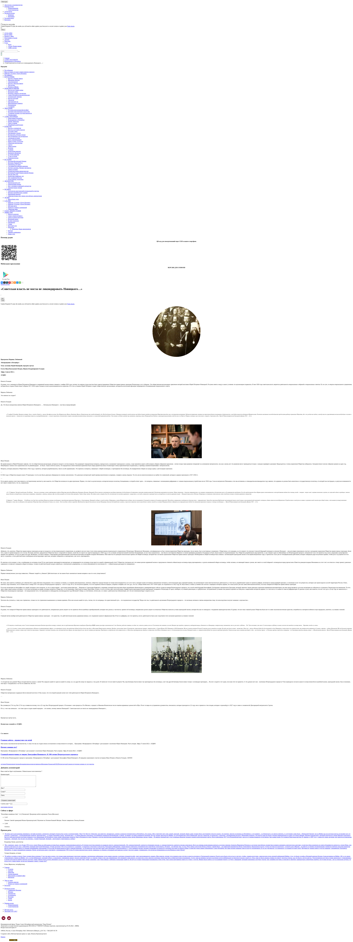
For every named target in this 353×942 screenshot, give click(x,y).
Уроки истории (13, 169)
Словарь (10, 149)
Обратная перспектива (15, 143)
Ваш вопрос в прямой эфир (16, 875)
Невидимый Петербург (15, 118)
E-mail (3, 791)
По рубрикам (8, 70)
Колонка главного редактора (17, 93)
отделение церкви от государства (83, 764)
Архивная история (14, 138)
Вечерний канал (13, 219)
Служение (11, 106)
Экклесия (11, 100)
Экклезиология (13, 82)
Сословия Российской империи (18, 166)
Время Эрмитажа (13, 121)
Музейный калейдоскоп (15, 125)
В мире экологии (13, 221)
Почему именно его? (9, 747)
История (10, 897)
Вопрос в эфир (9, 36)
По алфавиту (8, 75)
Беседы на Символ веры (15, 90)
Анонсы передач (13, 882)
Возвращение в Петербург (12, 61)
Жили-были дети (13, 199)
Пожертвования (13, 8)
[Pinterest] (9, 282)
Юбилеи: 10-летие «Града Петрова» (19, 204)
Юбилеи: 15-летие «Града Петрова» (19, 202)
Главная (6, 58)
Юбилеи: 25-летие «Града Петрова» (15, 73)
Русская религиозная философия (18, 110)
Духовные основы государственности (20, 113)
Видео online (8, 34)
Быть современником (14, 140)
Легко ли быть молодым (15, 217)
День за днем (8, 880)
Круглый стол (12, 226)
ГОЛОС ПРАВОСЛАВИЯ (12, 211)
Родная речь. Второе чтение (17, 135)
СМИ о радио (12, 48)
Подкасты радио (9, 13)
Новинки (11, 15)
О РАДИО (7, 201)
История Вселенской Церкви (17, 161)
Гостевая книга (9, 18)
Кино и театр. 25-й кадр (15, 141)
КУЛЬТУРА (8, 126)
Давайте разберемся (14, 232)
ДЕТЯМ (6, 197)
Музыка (10, 892)
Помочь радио (5, 284)
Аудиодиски (8, 11)
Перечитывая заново (14, 184)
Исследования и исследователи (18, 136)
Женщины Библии (14, 80)
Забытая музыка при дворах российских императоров (25, 196)
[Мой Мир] (17, 282)
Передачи (7, 41)
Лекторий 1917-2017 (10, 911)
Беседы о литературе (14, 128)
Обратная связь (13, 209)
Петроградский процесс (65, 764)
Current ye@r (5, 804)
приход (39, 764)
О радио (10, 869)
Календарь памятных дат (16, 176)
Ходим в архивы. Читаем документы (19, 168)
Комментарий (5, 774)
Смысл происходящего (15, 216)
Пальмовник (12, 105)
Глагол (10, 144)
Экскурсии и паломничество (13, 5)
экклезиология (32, 764)
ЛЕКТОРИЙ (8, 108)
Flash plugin (70, 26)
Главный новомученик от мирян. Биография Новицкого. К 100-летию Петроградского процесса (39, 754)
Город (2, 795)
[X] (4, 282)
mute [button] (2, 300)
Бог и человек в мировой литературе (19, 186)
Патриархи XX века (14, 164)
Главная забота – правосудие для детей (16, 740)
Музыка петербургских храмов (17, 192)
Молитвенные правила (15, 103)
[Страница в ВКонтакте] (3, 918)
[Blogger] (12, 282)
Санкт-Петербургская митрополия (19, 95)
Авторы (6, 39)
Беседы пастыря (13, 98)
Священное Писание (14, 890)
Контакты (7, 20)
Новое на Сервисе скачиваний (17, 884)
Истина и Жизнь (13, 87)
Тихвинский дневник (15, 96)
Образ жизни (12, 146)
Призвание (11, 222)
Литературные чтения (15, 187)
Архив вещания (13, 874)
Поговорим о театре (14, 133)
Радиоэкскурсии (13, 158)
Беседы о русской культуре (16, 130)
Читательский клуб (14, 183)
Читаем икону (12, 115)
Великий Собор (13, 92)
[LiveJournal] (7, 282)
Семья (10, 224)
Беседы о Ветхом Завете (15, 83)
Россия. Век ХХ (13, 174)
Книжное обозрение (14, 153)
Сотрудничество (13, 10)
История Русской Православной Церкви (20, 173)
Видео (10, 900)
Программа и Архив (10, 38)
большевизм (24, 764)
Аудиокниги (12, 895)
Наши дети (11, 234)
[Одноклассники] (15, 282)
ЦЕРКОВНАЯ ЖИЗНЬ (11, 88)
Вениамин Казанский (48, 764)
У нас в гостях (12, 156)
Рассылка (7, 885)
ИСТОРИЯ (7, 159)
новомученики (15, 764)
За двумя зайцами (13, 154)
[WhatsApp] (20, 282)
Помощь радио (9, 6)
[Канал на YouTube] (9, 918)
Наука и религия (13, 214)
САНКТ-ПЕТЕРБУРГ (11, 59)
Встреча (10, 148)
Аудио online (8, 33)
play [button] (2, 298)
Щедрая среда (12, 206)
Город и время (12, 123)
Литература (11, 893)
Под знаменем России (15, 178)
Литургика (11, 85)
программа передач (7, 807)
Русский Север (12, 131)
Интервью (11, 16)
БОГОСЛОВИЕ (9, 77)
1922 (56, 764)
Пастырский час (13, 101)
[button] (1, 23)
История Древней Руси (15, 163)
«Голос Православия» (15, 46)
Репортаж (11, 227)
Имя (3, 788)
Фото (9, 44)
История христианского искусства (19, 111)
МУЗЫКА (7, 189)
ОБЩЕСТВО (8, 212)
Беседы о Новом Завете (15, 78)
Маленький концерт (14, 194)
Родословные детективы (15, 179)
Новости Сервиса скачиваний (17, 207)
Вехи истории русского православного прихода (19, 72)
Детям (10, 898)
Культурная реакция (14, 151)
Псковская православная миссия (18, 171)
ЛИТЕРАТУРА (9, 181)
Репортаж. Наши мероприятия (21, 229)
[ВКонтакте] (2, 282)
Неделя (10, 230)
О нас (6, 43)
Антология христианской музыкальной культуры (23, 191)
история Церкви (6, 764)
